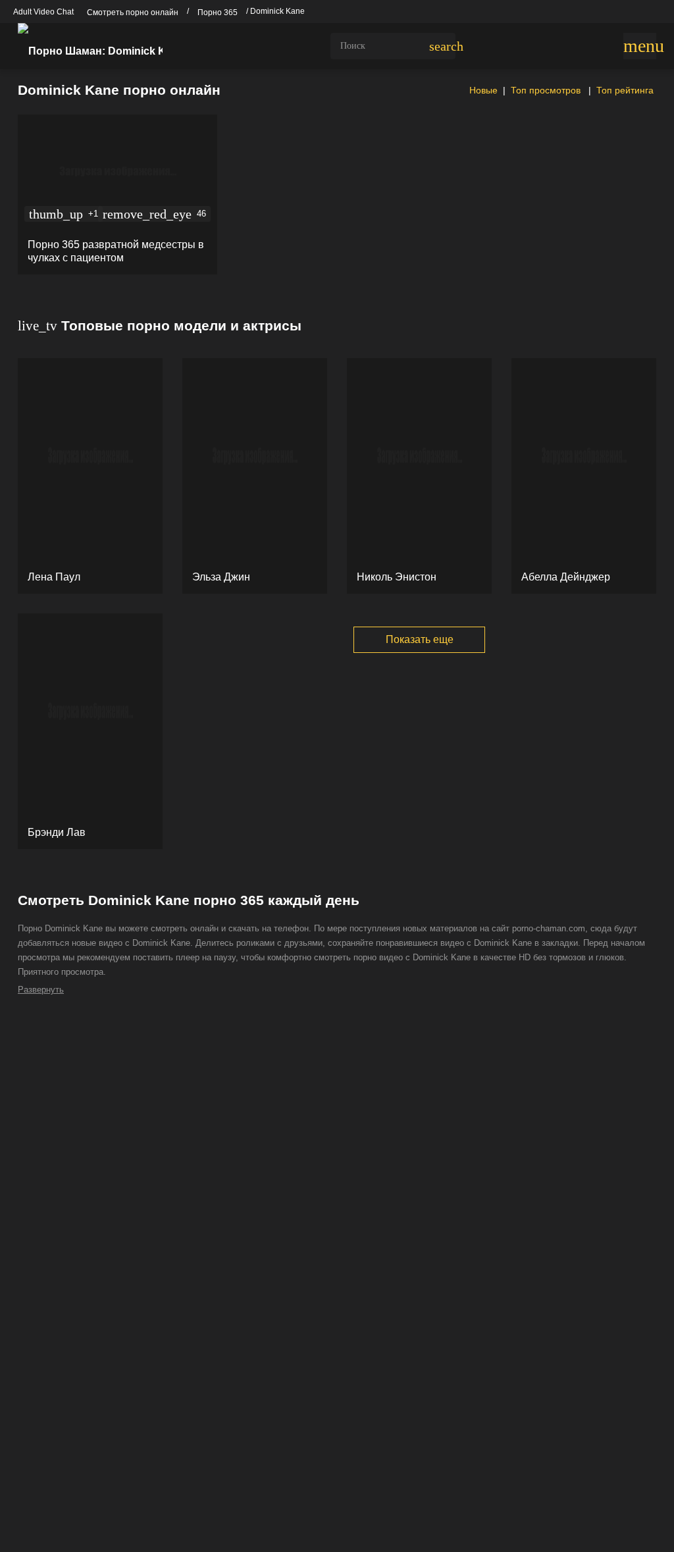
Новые (482, 90)
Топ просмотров (547, 90)
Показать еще (420, 639)
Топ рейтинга (625, 90)
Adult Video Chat (43, 11)
